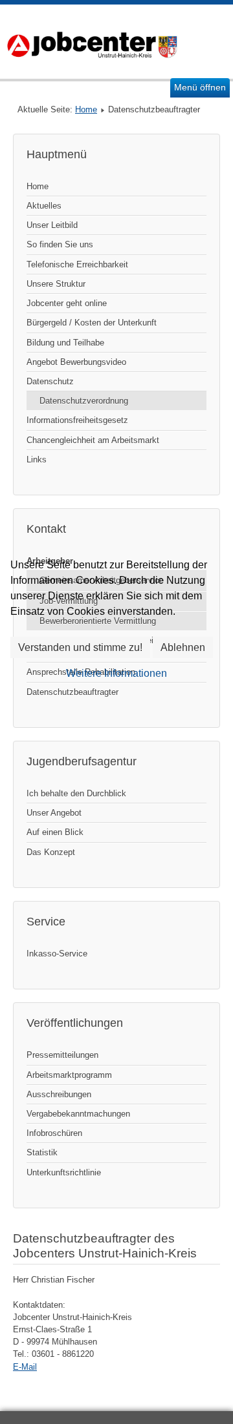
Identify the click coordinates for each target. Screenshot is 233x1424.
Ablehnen (183, 647)
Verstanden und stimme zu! (80, 647)
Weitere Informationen (116, 673)
